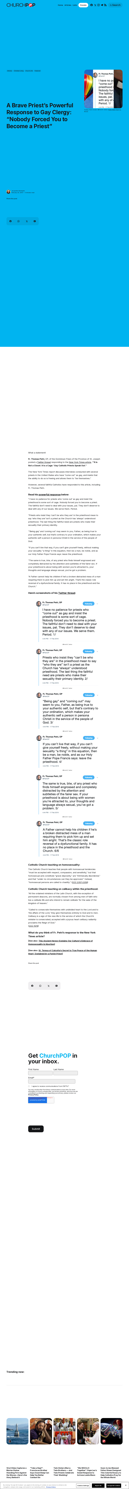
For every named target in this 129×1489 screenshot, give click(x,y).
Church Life (29, 71)
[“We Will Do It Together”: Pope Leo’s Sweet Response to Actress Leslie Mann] (88, 1431)
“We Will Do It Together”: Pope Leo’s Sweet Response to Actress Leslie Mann (87, 1471)
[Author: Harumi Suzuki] (56, 1441)
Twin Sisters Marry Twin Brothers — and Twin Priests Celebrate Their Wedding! (64, 1471)
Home (60, 5)
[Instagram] (98, 5)
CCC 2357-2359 (79, 882)
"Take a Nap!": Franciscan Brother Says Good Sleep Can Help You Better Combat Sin (39, 1473)
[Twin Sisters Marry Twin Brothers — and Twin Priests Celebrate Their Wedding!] (64, 1431)
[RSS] (105, 5)
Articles (67, 5)
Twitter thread (44, 462)
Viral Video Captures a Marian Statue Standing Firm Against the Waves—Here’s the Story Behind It (16, 1473)
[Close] (126, 1485)
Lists (75, 5)
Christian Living (18, 71)
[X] (95, 5)
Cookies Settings (83, 1485)
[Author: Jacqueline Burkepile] (8, 192)
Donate (83, 5)
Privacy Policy (33, 1095)
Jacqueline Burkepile (18, 191)
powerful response (50, 494)
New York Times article (80, 462)
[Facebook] (91, 5)
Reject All (98, 1485)
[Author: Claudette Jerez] (9, 1441)
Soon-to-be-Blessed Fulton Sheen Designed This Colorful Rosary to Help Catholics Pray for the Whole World (111, 1473)
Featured (37, 71)
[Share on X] (27, 221)
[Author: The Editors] (103, 1441)
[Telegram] (102, 5)
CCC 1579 (33, 926)
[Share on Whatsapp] (19, 221)
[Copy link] (35, 221)
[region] (64, 1485)
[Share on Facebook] (10, 221)
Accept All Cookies (113, 1485)
